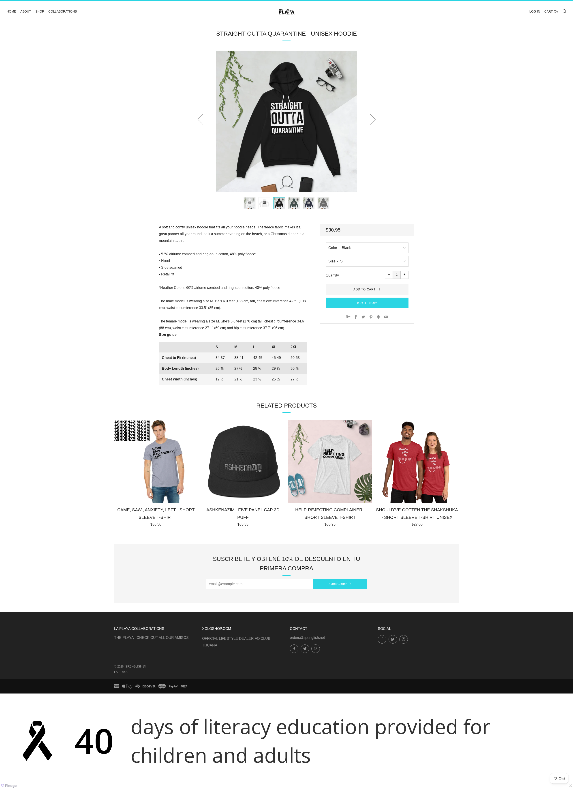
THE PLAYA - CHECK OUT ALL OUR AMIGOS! (152, 638)
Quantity (332, 275)
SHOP (39, 11)
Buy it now (367, 303)
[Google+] (348, 317)
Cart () (551, 11)
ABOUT (25, 11)
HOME (11, 11)
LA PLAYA (121, 672)
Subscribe (338, 584)
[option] (286, 121)
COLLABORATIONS (62, 11)
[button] (250, 203)
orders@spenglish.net (307, 638)
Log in (534, 11)
